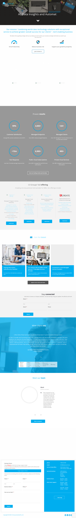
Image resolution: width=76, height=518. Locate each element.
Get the (40, 237)
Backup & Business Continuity (11, 209)
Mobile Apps (65, 207)
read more (11, 223)
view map (59, 497)
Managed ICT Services (11, 205)
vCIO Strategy (11, 218)
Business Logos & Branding (65, 202)
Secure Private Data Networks (47, 203)
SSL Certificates (29, 209)
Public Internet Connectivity (47, 207)
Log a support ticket (23, 470)
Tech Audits (11, 214)
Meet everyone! (38, 421)
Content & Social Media (65, 210)
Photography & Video (65, 208)
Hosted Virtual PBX (29, 212)
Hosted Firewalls (29, 210)
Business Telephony (46, 209)
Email (25, 307)
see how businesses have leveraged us (38, 99)
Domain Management (29, 207)
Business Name (8, 486)
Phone (49, 307)
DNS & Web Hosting (29, 206)
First (24, 304)
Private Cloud (29, 203)
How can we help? (9, 492)
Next (41, 414)
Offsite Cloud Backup (29, 213)
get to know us (38, 51)
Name (25, 299)
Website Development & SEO (64, 205)
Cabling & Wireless (47, 210)
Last (49, 304)
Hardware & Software (11, 211)
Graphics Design (64, 204)
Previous (35, 414)
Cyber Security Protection (11, 206)
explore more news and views (38, 282)
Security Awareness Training (11, 208)
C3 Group (9, 4)
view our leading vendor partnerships (38, 173)
